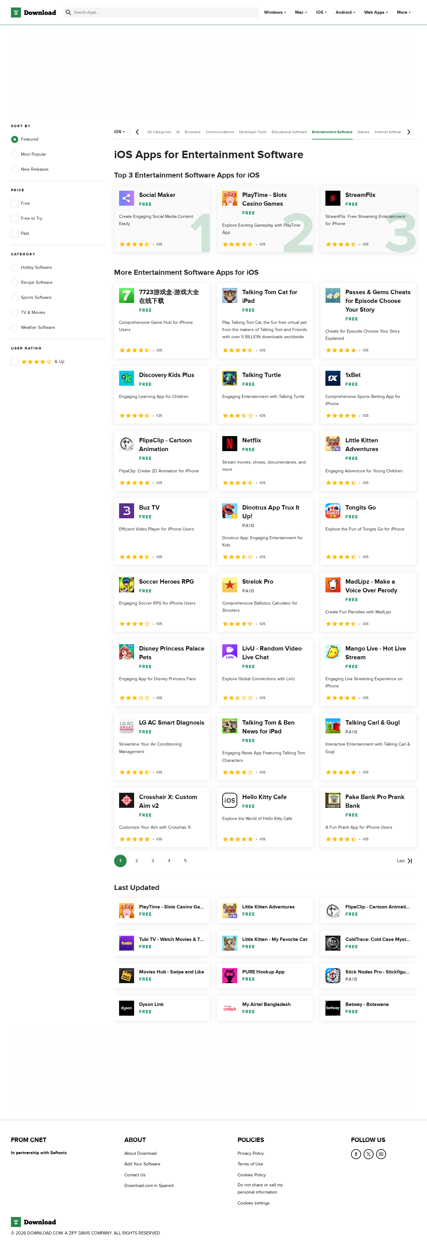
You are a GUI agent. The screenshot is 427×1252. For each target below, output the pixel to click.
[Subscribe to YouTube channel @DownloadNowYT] (381, 1154)
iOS (319, 12)
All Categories (159, 132)
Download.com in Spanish (149, 1186)
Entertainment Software (332, 132)
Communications (220, 132)
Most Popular (33, 154)
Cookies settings (254, 1203)
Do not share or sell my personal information (260, 1189)
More (402, 12)
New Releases (35, 169)
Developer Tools (253, 132)
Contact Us (135, 1175)
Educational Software (289, 132)
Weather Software (38, 327)
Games (363, 132)
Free (25, 203)
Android (344, 12)
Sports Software (36, 297)
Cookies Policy (252, 1175)
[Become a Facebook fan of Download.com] (356, 1154)
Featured (29, 139)
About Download (140, 1153)
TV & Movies (33, 312)
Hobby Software (36, 267)
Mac (299, 12)
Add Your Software (142, 1164)
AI (178, 132)
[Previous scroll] (137, 131)
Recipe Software (37, 282)
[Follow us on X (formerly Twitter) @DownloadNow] (369, 1154)
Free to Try (31, 218)
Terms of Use (250, 1164)
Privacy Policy (251, 1153)
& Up (59, 361)
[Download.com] (33, 13)
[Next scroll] (408, 131)
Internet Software (389, 132)
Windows (273, 12)
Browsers (193, 132)
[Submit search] (68, 13)
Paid (25, 233)
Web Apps (374, 12)
